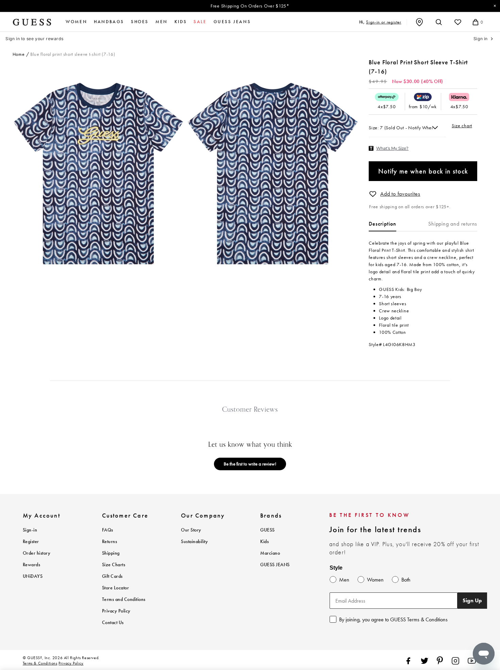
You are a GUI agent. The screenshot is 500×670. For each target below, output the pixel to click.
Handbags (109, 21)
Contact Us (113, 622)
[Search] (438, 22)
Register (31, 541)
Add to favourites (400, 193)
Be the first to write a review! (250, 464)
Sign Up (472, 600)
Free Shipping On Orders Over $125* (250, 6)
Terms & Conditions (40, 663)
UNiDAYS (33, 576)
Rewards (31, 565)
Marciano (270, 553)
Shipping (111, 553)
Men (161, 21)
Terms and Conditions (124, 599)
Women (76, 21)
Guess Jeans (232, 21)
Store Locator (115, 588)
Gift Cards (112, 576)
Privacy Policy (116, 611)
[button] (373, 194)
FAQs (107, 530)
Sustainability (194, 541)
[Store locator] (419, 22)
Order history (37, 553)
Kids (180, 21)
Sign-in (30, 530)
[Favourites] (457, 22)
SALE (200, 21)
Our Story (191, 530)
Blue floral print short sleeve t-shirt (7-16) (72, 54)
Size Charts (114, 565)
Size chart (462, 125)
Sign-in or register (383, 22)
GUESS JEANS (275, 565)
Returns (109, 541)
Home (19, 54)
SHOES (140, 21)
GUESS (267, 530)
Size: (374, 128)
